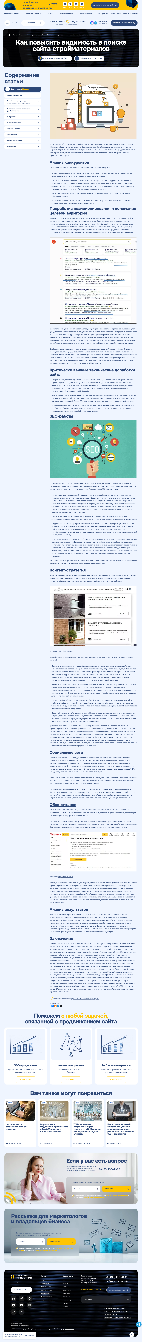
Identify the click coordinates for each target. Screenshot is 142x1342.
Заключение (11, 147)
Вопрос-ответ (67, 1290)
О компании (125, 13)
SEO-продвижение (25, 1065)
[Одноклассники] (55, 1006)
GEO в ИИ (50, 13)
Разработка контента (47, 1300)
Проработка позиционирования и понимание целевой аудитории (19, 102)
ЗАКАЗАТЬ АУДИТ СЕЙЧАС (105, 5)
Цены (119, 13)
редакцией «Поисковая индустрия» (84, 999)
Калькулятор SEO (32, 23)
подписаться (55, 1241)
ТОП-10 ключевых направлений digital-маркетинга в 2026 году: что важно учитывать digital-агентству (87, 1129)
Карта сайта (66, 1293)
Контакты (135, 13)
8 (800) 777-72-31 (102, 24)
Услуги (43, 1276)
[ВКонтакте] (52, 1006)
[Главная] (9, 35)
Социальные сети (13, 129)
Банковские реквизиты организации (117, 1317)
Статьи (15, 35)
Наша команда (67, 1300)
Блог (64, 1280)
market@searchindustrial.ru (91, 1290)
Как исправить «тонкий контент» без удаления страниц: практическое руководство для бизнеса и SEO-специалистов (120, 1129)
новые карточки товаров (114, 529)
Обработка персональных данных (116, 1311)
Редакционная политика (67, 1329)
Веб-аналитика (45, 1293)
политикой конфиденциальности (94, 1197)
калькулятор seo (20, 1290)
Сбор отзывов (12, 135)
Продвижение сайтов (11, 13)
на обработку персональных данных (117, 1195)
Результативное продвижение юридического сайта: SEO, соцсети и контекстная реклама (54, 1128)
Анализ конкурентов (14, 95)
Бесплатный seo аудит (122, 23)
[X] (61, 1006)
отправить (109, 1189)
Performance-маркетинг (33, 13)
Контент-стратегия (14, 123)
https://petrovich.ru (65, 877)
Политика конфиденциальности (116, 1308)
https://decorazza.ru (66, 651)
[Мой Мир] (58, 1006)
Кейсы (114, 13)
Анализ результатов (14, 141)
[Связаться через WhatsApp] (95, 22)
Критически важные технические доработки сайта (19, 110)
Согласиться (29, 1335)
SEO (10, 1103)
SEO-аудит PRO (103, 13)
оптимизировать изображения (111, 385)
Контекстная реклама (66, 13)
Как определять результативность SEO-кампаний (17, 1126)
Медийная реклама (86, 13)
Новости (65, 1283)
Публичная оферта (110, 1314)
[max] (92, 22)
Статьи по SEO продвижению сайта (31, 35)
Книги (64, 1287)
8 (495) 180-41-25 (102, 21)
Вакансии (65, 1303)
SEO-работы (11, 117)
